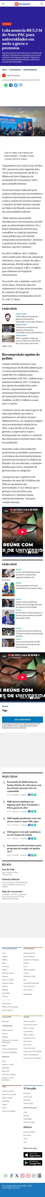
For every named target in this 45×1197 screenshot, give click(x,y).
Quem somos (6, 1004)
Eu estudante (15, 69)
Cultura (26, 973)
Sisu (25, 980)
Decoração (27, 1045)
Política (4, 960)
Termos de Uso (7, 1010)
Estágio (26, 963)
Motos (4, 1108)
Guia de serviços (29, 1038)
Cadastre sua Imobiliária (32, 1058)
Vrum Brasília (28, 1103)
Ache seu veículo (8, 1091)
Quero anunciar (7, 1030)
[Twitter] (16, 86)
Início (4, 69)
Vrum (4, 1087)
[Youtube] (28, 1176)
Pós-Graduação (29, 986)
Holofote (5, 990)
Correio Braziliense (9, 949)
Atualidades (28, 1119)
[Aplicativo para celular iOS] (33, 1155)
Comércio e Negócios (9, 1052)
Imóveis (5, 1034)
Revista (26, 1116)
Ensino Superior (29, 956)
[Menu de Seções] (3, 4)
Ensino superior (30, 69)
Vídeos (4, 1104)
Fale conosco (28, 990)
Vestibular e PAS (29, 976)
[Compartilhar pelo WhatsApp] (35, 795)
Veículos (5, 1037)
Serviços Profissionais (9, 1049)
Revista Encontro (30, 1108)
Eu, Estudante (29, 949)
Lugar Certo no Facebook (33, 1051)
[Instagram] (22, 1176)
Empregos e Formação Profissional (10, 1041)
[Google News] (34, 1176)
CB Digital (5, 1068)
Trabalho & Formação (31, 960)
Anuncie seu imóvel (30, 1025)
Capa (4, 953)
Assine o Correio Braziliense (8, 1079)
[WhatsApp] (6, 86)
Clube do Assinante (9, 1074)
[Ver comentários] (21, 86)
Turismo (5, 996)
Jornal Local (28, 1097)
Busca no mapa (29, 1028)
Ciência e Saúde (7, 983)
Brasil (4, 963)
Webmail (5, 1021)
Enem (26, 966)
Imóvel (26, 1017)
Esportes (5, 976)
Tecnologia (6, 993)
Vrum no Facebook (8, 1111)
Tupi (25, 1142)
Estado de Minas (29, 1132)
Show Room (28, 1041)
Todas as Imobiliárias (31, 1055)
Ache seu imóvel (29, 1021)
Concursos (28, 994)
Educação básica (29, 953)
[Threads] (39, 1176)
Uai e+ (26, 1139)
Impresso (5, 1057)
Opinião (5, 986)
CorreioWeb (6, 1017)
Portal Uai (27, 1135)
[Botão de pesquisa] (41, 4)
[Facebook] (11, 86)
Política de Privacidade (10, 1007)
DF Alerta (27, 1093)
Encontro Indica (29, 1122)
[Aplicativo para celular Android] (33, 1163)
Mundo (4, 970)
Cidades (5, 956)
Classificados (7, 1026)
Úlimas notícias (29, 1035)
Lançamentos (28, 1031)
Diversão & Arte (8, 973)
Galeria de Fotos (29, 1048)
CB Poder (27, 1100)
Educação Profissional (31, 983)
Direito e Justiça (8, 980)
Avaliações (6, 1101)
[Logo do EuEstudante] (22, 3)
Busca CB (5, 1071)
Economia (5, 966)
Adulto (4, 1046)
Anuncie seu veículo (9, 1094)
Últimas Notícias (29, 970)
